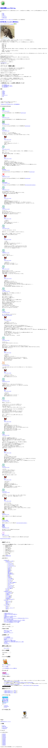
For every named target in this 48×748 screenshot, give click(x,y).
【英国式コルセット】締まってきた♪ (10, 616)
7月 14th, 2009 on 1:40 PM (5, 228)
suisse (3, 268)
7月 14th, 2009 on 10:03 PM (7, 278)
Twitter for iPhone (16, 681)
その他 (6, 554)
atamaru (3, 123)
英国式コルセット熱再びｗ (8, 617)
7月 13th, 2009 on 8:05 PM (5, 111)
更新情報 (7, 598)
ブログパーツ (8, 595)
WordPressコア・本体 (9, 561)
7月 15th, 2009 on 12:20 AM (6, 312)
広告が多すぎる (8, 547)
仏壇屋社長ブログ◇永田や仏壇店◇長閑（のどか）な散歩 (14, 641)
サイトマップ (4, 16)
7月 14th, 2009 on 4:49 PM (7, 260)
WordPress (5, 560)
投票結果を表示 (8, 555)
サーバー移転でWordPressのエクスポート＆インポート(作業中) (14, 620)
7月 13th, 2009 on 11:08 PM (7, 158)
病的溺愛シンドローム (8, 8)
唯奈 (5, 138)
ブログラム (6, 705)
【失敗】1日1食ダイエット (8, 613)
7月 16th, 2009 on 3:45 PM (5, 467)
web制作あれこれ (7, 591)
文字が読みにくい (8, 552)
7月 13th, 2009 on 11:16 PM (6, 176)
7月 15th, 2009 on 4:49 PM (7, 421)
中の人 (10, 19)
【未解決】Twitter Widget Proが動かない (10, 614)
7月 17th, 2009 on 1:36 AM (7, 479)
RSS (8, 575)
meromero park (6, 706)
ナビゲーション (10, 587)
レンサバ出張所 (6, 631)
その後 (5, 615)
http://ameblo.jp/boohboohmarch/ (7, 315)
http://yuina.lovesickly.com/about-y (21, 522)
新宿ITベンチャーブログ (8, 639)
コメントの (5, 727)
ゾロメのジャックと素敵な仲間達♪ (10, 640)
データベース (10, 586)
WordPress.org (4, 728)
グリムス (5, 707)
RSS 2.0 (7, 102)
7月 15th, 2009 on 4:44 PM (7, 352)
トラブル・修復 (8, 588)
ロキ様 (3, 208)
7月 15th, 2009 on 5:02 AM (5, 365)
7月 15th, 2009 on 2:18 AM (5, 340)
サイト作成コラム (9, 592)
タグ (8, 584)
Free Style (5, 638)
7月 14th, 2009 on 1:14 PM (7, 218)
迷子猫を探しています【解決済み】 (9, 21)
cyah (15, 691)
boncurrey (3, 513)
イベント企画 (8, 597)
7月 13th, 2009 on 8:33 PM (5, 124)
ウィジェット (10, 579)
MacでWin (5, 642)
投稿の (4, 726)
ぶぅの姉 (3, 290)
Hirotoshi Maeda (4, 182)
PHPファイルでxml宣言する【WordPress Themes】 (12, 621)
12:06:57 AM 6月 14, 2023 (27, 685)
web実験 (7, 594)
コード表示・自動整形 (11, 582)
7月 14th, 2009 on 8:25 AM (5, 189)
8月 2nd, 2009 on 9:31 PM (5, 527)
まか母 (3, 339)
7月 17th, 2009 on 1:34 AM (7, 452)
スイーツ (7, 605)
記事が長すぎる (8, 549)
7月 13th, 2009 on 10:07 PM (6, 149)
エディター (10, 580)
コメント (9, 581)
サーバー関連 (8, 596)
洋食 (7, 606)
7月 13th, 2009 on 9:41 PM (7, 139)
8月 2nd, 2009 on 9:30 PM (5, 514)
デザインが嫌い (8, 553)
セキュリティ (10, 583)
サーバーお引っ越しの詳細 (8, 619)
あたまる (3, 466)
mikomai (3, 380)
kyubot (3, 534)
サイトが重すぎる (8, 548)
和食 (7, 608)
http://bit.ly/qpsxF (23, 112)
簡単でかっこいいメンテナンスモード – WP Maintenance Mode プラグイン (16, 618)
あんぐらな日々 (6, 648)
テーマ (7, 589)
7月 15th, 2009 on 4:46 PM (7, 391)
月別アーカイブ (5, 626)
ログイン (3, 725)
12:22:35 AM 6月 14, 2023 (8, 684)
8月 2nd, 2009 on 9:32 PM (5, 535)
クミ (3, 148)
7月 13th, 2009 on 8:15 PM (5, 117)
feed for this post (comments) (5, 538)
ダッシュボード (10, 585)
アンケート (4, 15)
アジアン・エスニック (10, 607)
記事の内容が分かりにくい (9, 550)
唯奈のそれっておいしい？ (8, 632)
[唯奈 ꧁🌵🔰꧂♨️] (3, 679)
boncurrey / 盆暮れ (5, 520)
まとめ (7, 590)
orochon (3, 175)
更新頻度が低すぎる (8, 545)
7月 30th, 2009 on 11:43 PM (6, 492)
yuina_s (3, 110)
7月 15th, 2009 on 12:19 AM (6, 291)
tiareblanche (4, 169)
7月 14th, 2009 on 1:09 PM (7, 198)
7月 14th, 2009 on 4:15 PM (5, 252)
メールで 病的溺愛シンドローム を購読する (9, 668)
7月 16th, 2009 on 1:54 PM (5, 435)
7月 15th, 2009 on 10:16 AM (6, 381)
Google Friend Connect (9, 599)
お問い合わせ (4, 17)
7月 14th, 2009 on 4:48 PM (7, 239)
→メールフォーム (3, 62)
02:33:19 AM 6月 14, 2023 (8, 681)
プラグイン (8, 562)
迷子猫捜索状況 (16, 104)
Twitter (9, 576)
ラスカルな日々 (6, 643)
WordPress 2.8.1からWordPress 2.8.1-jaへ (7, 104)
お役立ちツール (8, 593)
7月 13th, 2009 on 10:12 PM (6, 170)
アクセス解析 (10, 578)
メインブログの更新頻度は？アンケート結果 (11, 622)
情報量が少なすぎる (8, 546)
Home (3, 13)
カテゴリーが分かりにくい (9, 551)
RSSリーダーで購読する (6, 664)
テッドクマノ (4, 491)
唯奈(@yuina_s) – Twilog (8, 630)
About (3, 14)
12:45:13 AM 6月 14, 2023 (22, 682)
